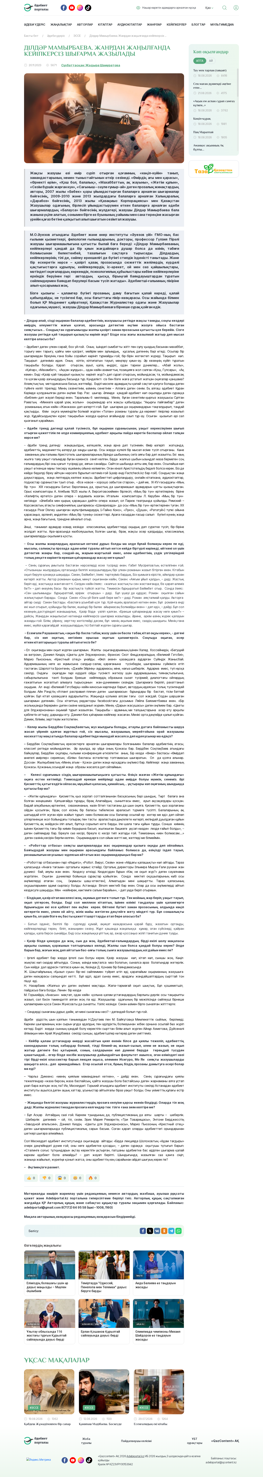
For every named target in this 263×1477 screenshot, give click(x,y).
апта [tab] (199, 60)
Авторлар (85, 24)
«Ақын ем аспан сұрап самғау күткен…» (214, 103)
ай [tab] (211, 60)
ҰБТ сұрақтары (194, 1440)
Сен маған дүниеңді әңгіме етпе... (212, 86)
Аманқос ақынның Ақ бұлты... (208, 147)
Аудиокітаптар (129, 24)
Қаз (208, 8)
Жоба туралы (86, 1440)
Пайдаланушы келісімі (136, 1441)
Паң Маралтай (203, 132)
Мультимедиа (222, 24)
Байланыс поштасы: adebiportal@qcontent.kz (221, 1460)
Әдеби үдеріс (34, 24)
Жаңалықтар (61, 24)
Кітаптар (105, 24)
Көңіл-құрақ (202, 118)
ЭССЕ (77, 35)
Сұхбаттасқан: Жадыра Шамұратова (90, 65)
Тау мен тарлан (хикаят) (209, 70)
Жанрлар (154, 24)
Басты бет (31, 35)
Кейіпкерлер (176, 24)
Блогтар (198, 24)
